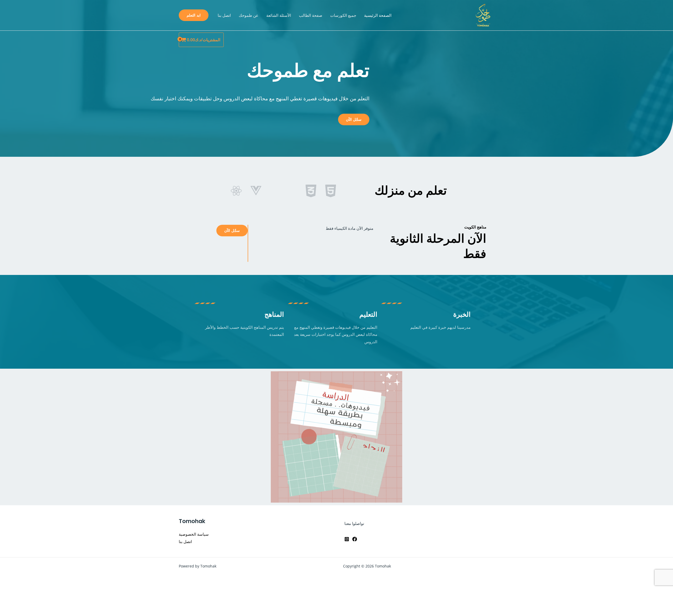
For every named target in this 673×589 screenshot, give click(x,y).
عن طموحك (248, 15)
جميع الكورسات (343, 15)
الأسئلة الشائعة (278, 15)
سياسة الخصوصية (194, 534)
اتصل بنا (224, 15)
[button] (193, 15)
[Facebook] (354, 539)
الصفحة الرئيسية (377, 15)
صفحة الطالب (310, 15)
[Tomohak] (483, 14)
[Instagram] (346, 539)
